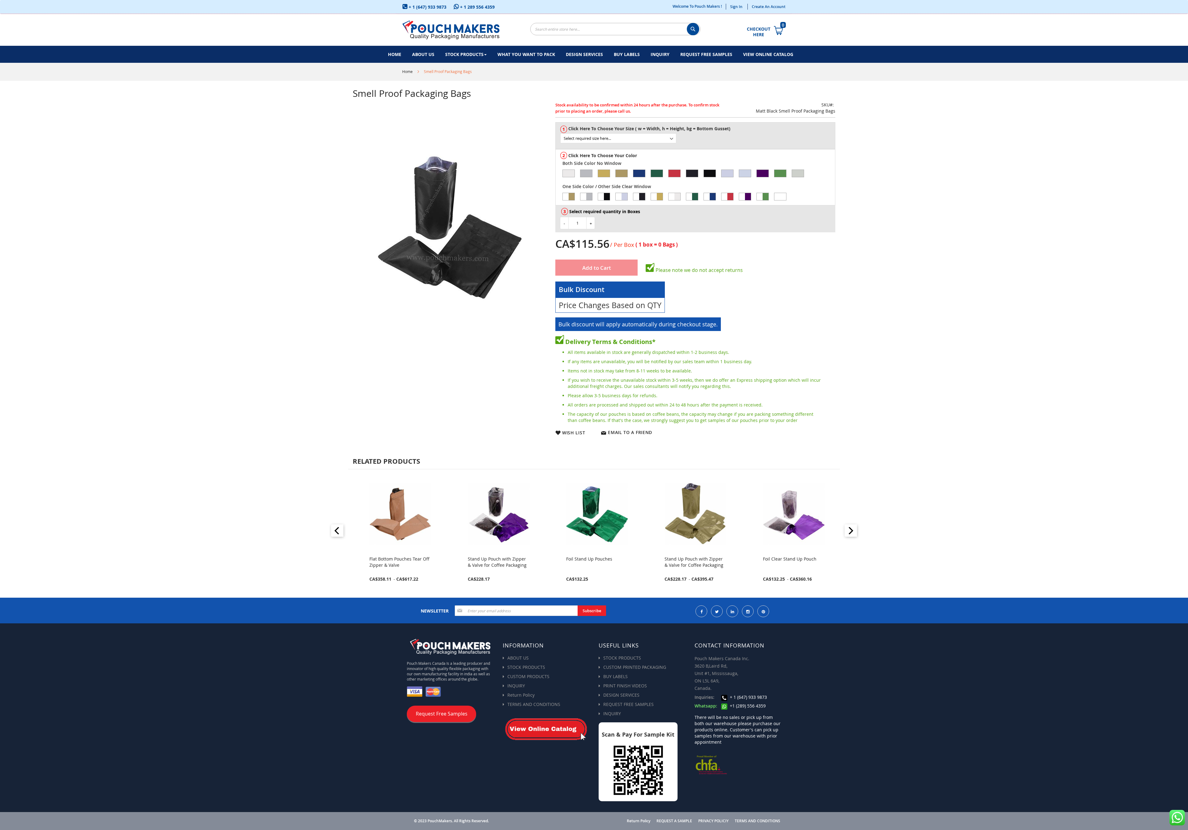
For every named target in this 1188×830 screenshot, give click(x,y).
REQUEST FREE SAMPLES (628, 704)
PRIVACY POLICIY (713, 821)
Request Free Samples (441, 713)
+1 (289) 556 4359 (747, 706)
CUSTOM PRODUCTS (528, 676)
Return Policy (521, 695)
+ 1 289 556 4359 (477, 7)
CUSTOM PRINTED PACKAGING (634, 667)
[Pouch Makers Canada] (451, 30)
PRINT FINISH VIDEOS (625, 686)
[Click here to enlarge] (449, 227)
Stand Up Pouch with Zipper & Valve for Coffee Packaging (398, 562)
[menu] (594, 54)
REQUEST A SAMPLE (674, 821)
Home (407, 71)
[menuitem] (394, 54)
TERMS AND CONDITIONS (533, 704)
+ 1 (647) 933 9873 (426, 7)
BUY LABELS (615, 676)
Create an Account (769, 6)
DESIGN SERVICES (621, 695)
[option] (568, 173)
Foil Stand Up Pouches (491, 559)
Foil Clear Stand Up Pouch (691, 559)
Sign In (736, 6)
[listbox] (697, 138)
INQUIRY (516, 686)
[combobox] (615, 29)
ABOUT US (518, 658)
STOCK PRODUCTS (526, 667)
